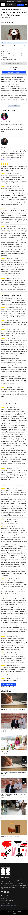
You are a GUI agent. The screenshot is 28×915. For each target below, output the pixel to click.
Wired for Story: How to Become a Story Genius (13, 709)
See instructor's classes (7, 134)
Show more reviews (8, 684)
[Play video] (14, 32)
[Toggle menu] (26, 4)
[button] (24, 911)
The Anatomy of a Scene (7, 816)
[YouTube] (2, 892)
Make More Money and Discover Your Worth (13, 46)
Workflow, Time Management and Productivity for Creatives (13, 857)
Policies (14, 913)
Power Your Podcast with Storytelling (10, 836)
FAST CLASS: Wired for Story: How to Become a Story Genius (13, 772)
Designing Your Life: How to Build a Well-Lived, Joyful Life (13, 730)
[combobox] (11, 4)
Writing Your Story (5, 752)
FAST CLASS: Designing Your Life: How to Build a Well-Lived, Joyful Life (13, 794)
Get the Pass (20, 5)
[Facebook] (5, 892)
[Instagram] (8, 892)
